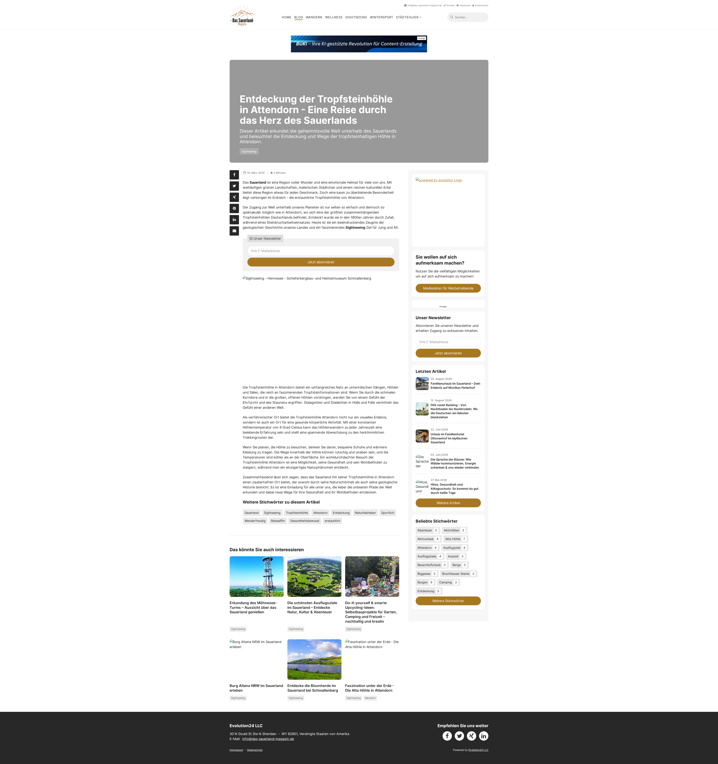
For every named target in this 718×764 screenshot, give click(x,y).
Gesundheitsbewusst (304, 521)
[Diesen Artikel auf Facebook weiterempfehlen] (234, 175)
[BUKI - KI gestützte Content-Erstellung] (359, 44)
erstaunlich (332, 521)
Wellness (334, 17)
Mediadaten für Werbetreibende (448, 288)
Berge (459, 565)
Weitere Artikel (448, 503)
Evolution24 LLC (478, 749)
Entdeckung (341, 513)
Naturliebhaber (365, 513)
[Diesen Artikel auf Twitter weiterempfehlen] (234, 186)
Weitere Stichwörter (448, 601)
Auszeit (455, 556)
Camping (448, 582)
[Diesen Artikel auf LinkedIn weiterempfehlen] (234, 219)
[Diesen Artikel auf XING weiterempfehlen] (234, 197)
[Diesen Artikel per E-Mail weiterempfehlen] (234, 231)
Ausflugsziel (454, 548)
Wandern (314, 17)
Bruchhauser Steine (458, 574)
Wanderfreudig (255, 521)
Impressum (236, 749)
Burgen (425, 582)
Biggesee (426, 574)
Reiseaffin (278, 521)
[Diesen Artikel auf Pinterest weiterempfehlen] (234, 208)
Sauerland (252, 513)
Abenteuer (427, 530)
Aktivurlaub (428, 539)
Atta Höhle (455, 539)
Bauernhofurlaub (432, 565)
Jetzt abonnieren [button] (321, 262)
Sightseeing (356, 17)
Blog (298, 17)
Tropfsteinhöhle (297, 513)
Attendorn (320, 513)
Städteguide (407, 17)
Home (287, 17)
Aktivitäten (454, 530)
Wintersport (381, 17)
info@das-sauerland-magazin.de (268, 739)
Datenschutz (255, 749)
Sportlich (387, 513)
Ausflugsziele (429, 556)
